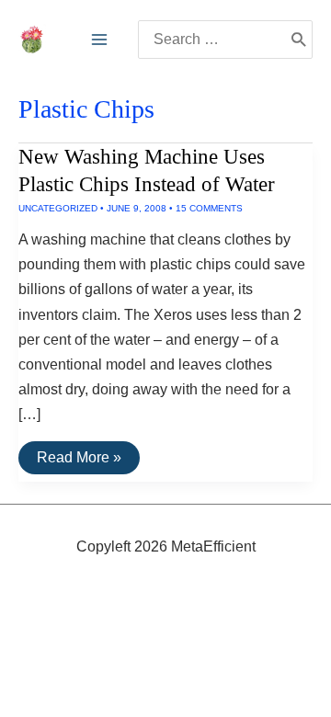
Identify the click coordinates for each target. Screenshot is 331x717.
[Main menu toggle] (99, 39)
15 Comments (209, 208)
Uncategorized (57, 208)
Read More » (78, 461)
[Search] (298, 39)
